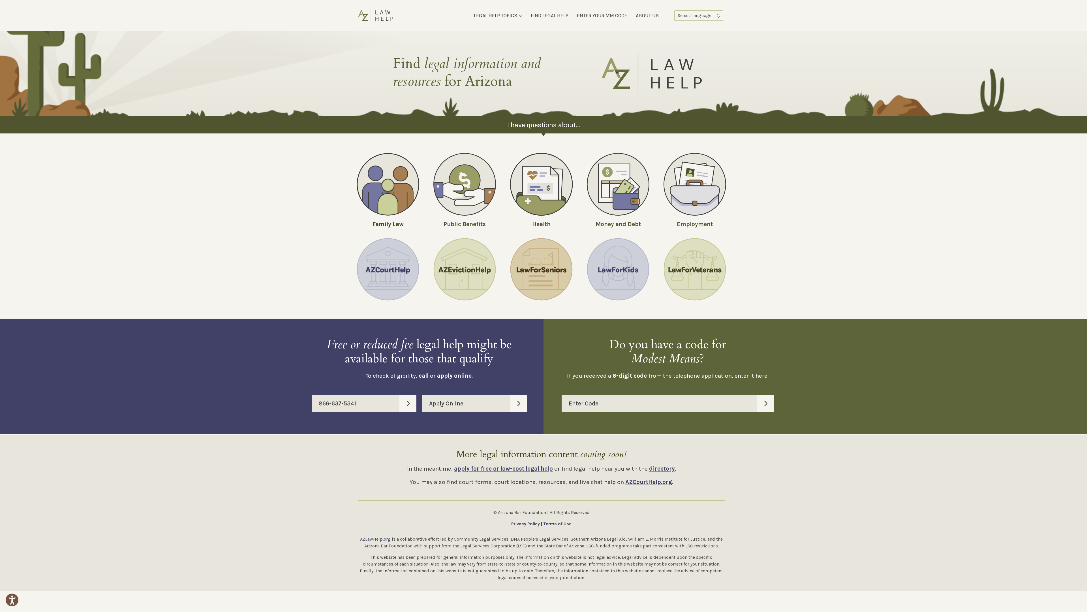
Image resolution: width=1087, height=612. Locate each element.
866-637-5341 (337, 403)
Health (541, 224)
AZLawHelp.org (375, 539)
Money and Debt (618, 224)
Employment (695, 224)
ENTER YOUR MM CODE (602, 15)
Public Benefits (465, 224)
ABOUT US (647, 15)
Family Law (388, 224)
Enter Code (583, 403)
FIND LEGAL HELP (549, 15)
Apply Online (446, 403)
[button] (12, 600)
